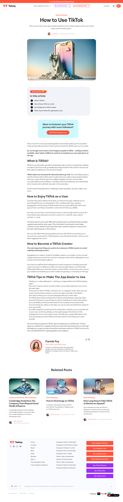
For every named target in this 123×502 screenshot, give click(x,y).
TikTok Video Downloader (64, 462)
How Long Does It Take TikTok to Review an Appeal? (97, 402)
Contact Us (32, 493)
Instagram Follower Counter (65, 448)
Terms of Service (13, 493)
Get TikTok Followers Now (58, 132)
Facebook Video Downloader (66, 465)
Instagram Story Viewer (64, 453)
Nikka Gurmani (18, 421)
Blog (32, 451)
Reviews (33, 456)
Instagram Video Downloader (66, 442)
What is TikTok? (39, 100)
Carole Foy (55, 34)
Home (33, 442)
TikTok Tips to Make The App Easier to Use (48, 111)
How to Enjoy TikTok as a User (44, 104)
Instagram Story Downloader (66, 451)
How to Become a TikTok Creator (45, 107)
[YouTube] (20, 446)
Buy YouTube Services (80, 6)
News (32, 453)
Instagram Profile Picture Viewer (67, 445)
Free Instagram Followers (39, 465)
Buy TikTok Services (61, 6)
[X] (11, 446)
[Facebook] (14, 446)
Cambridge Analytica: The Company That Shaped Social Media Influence (24, 403)
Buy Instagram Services (41, 6)
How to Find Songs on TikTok (60, 400)
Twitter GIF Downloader (64, 459)
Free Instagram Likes (38, 462)
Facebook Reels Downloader (65, 468)
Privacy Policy (22, 493)
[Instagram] (17, 446)
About (33, 448)
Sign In (33, 459)
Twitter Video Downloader (65, 456)
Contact (33, 445)
